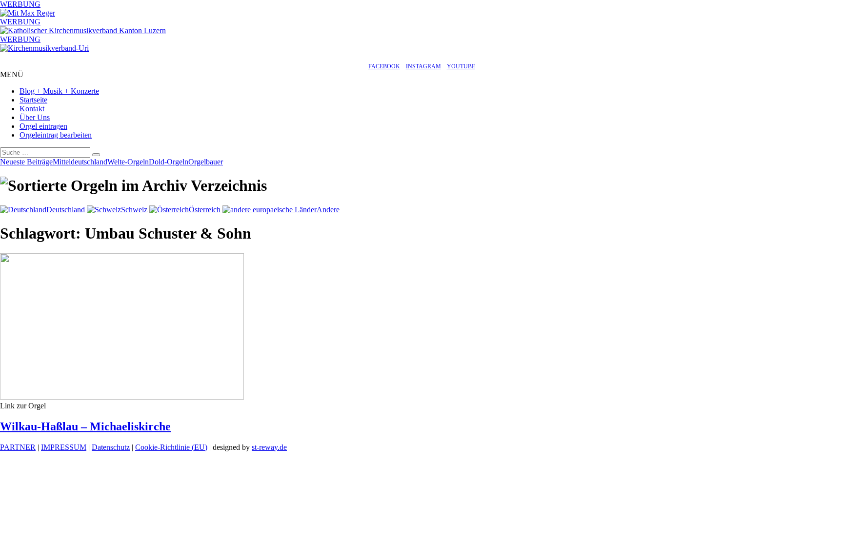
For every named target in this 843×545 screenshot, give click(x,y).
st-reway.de (269, 447)
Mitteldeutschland (80, 162)
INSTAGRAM (423, 66)
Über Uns (35, 117)
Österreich (205, 209)
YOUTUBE (461, 66)
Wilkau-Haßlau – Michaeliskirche (85, 426)
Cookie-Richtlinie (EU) (171, 447)
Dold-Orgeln (168, 162)
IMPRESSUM (63, 447)
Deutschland (65, 209)
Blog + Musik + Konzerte (59, 91)
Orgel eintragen (43, 126)
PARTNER (18, 447)
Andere (328, 209)
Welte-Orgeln (128, 162)
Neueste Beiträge (26, 162)
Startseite (33, 100)
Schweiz (134, 209)
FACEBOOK (384, 66)
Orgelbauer (205, 162)
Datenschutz (111, 447)
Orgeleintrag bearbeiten (56, 135)
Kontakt (32, 108)
